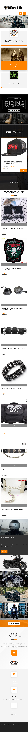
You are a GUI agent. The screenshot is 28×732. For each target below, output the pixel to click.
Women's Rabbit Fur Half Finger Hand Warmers (12, 228)
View (23, 174)
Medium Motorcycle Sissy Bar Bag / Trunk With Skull (14, 428)
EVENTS (14, 83)
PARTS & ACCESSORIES (8, 727)
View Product (14, 224)
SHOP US (14, 65)
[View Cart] (6, 2)
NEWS (17, 727)
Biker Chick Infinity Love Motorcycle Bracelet (12, 509)
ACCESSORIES (14, 41)
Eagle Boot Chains (6, 469)
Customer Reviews (14, 623)
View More (4, 551)
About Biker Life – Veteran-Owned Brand (9, 728)
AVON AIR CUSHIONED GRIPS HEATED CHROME (14, 348)
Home (2, 727)
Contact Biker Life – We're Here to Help (9, 729)
